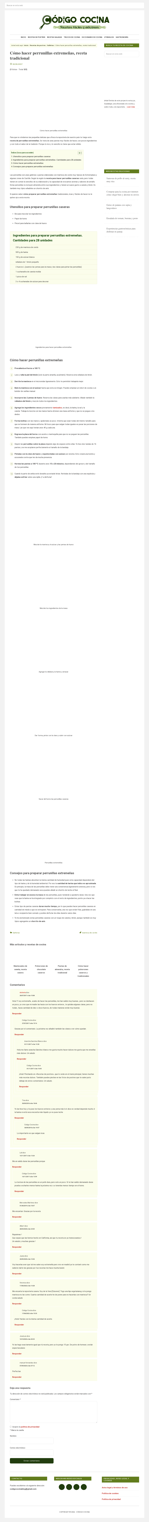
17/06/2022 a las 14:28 (27, 1286)
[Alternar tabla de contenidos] (78, 153)
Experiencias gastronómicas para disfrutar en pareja (121, 230)
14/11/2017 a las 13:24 (27, 1156)
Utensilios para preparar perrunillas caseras (32, 156)
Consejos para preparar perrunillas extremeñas (33, 166)
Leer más (131, 107)
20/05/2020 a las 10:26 (27, 1259)
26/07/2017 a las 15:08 (27, 995)
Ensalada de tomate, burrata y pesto (122, 218)
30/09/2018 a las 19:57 (31, 1128)
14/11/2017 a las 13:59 (29, 1176)
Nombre (13, 1436)
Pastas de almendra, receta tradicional (62, 969)
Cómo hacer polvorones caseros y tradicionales (83, 971)
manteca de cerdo (89, 933)
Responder (17, 1013)
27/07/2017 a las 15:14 (29, 1023)
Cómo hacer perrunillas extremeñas (28, 163)
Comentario (15, 1399)
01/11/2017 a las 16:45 (34, 1069)
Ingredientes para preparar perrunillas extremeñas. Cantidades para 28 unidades (47, 160)
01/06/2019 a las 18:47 (27, 1206)
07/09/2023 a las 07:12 (27, 1366)
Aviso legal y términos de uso (115, 1487)
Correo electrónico (17, 1448)
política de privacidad (30, 1427)
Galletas (16, 933)
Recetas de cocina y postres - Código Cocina (74, 22)
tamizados (57, 408)
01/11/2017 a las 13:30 (31, 1044)
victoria (23, 992)
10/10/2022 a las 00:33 (27, 1339)
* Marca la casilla (17, 1430)
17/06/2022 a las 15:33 (29, 1313)
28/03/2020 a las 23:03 (27, 1229)
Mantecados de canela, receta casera (20, 969)
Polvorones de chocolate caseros (41, 969)
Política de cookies (110, 1493)
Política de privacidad (111, 1499)
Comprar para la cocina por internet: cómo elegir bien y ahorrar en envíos (123, 193)
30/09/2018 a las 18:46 (29, 1103)
